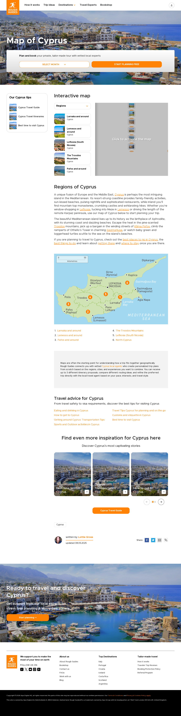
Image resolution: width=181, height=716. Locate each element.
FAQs (62, 673)
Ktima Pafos (142, 226)
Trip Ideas (49, 5)
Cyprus (119, 194)
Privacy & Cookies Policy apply (139, 695)
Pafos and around (68, 340)
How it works (32, 5)
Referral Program (145, 673)
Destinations (66, 5)
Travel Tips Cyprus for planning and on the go (139, 410)
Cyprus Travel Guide (111, 511)
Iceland (102, 673)
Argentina (103, 684)
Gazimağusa (114, 230)
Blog (61, 680)
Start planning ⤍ (27, 618)
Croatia (102, 669)
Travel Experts (88, 5)
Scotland (103, 680)
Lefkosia (85, 209)
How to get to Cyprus (66, 415)
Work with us (65, 676)
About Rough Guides (68, 662)
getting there (106, 243)
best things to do (65, 243)
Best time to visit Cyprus (126, 420)
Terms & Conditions (115, 695)
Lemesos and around (70, 335)
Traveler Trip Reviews (147, 665)
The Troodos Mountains (129, 331)
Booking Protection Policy (149, 669)
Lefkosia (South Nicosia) (129, 335)
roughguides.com (15, 79)
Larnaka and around (69, 331)
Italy (100, 662)
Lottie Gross (85, 537)
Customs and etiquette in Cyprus (131, 415)
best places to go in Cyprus (140, 239)
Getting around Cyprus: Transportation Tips (79, 420)
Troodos (59, 226)
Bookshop (106, 5)
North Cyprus (123, 340)
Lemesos (123, 209)
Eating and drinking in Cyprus (71, 410)
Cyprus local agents (112, 366)
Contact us (64, 669)
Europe (32, 79)
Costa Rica (103, 676)
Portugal (102, 665)
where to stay (130, 243)
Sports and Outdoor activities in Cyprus (76, 424)
